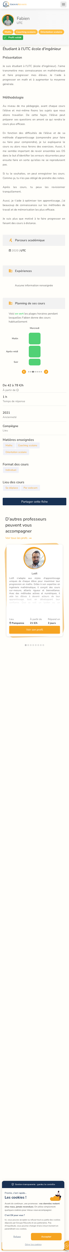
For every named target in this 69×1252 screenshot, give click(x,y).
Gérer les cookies (33, 1244)
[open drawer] (63, 4)
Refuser (17, 1236)
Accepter (46, 1236)
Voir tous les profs (16, 538)
